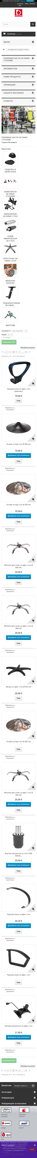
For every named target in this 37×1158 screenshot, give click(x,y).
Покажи (4, 334)
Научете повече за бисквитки (14, 1154)
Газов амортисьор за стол (10, 238)
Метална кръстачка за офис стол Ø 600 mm (18, 566)
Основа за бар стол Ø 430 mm (18, 505)
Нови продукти (12, 76)
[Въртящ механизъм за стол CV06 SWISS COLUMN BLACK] (18, 837)
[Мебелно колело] (10, 270)
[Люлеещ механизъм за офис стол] (18, 1009)
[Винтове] (10, 314)
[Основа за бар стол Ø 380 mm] (18, 428)
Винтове (10, 325)
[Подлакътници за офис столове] (10, 292)
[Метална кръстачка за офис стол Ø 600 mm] (18, 549)
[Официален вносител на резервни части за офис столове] (18, 1)
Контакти (32, 3)
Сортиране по (6, 331)
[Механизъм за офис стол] (10, 203)
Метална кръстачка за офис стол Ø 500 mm (18, 794)
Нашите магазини (14, 93)
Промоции (9, 84)
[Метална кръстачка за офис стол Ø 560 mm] (18, 609)
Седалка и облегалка (10, 170)
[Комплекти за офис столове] (10, 181)
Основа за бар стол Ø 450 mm (18, 742)
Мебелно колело (10, 282)
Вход (26, 3)
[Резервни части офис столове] (18, 13)
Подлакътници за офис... (11, 304)
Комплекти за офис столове (10, 193)
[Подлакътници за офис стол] (18, 898)
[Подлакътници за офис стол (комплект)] (18, 372)
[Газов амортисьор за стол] (10, 225)
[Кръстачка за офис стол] (10, 248)
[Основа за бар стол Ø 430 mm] (18, 488)
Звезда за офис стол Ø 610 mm (18, 687)
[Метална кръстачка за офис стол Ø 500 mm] (18, 776)
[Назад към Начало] (4, 49)
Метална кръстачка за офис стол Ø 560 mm (18, 627)
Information (10, 68)
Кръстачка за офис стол (10, 259)
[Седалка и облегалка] (10, 158)
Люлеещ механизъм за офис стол (18, 1026)
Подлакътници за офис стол (18, 914)
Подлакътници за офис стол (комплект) (18, 390)
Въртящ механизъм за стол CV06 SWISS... (18, 854)
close (32, 1149)
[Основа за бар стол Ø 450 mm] (18, 725)
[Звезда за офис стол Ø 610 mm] (18, 670)
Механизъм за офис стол (10, 215)
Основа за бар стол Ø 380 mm (18, 444)
